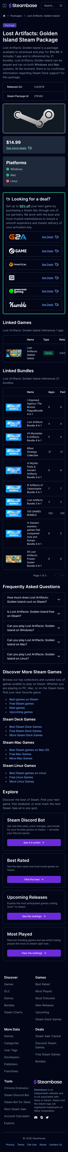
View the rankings (32, 953)
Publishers (11, 1064)
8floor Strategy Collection (32, 452)
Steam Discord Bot (16, 1095)
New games (17, 707)
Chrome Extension (16, 1088)
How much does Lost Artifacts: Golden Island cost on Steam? (28, 599)
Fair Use (32, 1144)
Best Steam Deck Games (25, 726)
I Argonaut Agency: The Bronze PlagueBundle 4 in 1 (35, 407)
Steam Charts (13, 1012)
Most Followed (45, 998)
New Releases (44, 1005)
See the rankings (32, 916)
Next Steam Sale (15, 1109)
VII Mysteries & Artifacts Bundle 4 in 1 (34, 437)
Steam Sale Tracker (48, 1036)
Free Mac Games (20, 754)
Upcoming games (21, 712)
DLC (7, 991)
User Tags (10, 1050)
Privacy (10, 1144)
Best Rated (42, 984)
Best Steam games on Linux (27, 773)
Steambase (40, 1089)
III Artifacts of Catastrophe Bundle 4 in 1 (35, 489)
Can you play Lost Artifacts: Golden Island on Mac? (31, 642)
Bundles (9, 1005)
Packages (16, 15)
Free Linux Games (21, 777)
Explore (9, 1123)
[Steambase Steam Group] (41, 1117)
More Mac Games (20, 758)
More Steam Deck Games (26, 735)
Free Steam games (21, 703)
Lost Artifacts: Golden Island (43, 15)
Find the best (32, 879)
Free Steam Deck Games (25, 731)
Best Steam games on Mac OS (29, 750)
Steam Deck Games (48, 1019)
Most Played (43, 991)
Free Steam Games (47, 1054)
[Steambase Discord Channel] (35, 1117)
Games (8, 984)
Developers (11, 1057)
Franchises (11, 1071)
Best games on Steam (23, 699)
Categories (11, 1043)
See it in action (32, 842)
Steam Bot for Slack (17, 1102)
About (42, 1144)
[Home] (4, 15)
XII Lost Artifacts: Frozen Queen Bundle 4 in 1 (34, 558)
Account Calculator (17, 1116)
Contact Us (55, 1144)
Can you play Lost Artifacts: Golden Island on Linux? (31, 656)
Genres (8, 1036)
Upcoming (42, 1012)
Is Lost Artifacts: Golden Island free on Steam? (30, 614)
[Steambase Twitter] (47, 1117)
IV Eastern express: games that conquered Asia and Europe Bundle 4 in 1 (34, 533)
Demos (8, 998)
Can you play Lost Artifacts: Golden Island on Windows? (31, 628)
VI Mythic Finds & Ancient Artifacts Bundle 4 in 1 (34, 470)
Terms (20, 1144)
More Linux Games (21, 781)
